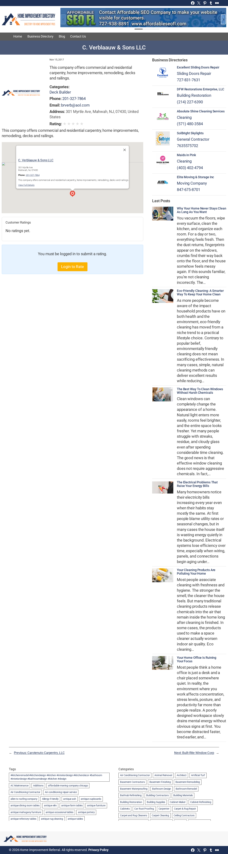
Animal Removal (163, 775)
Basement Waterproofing (133, 788)
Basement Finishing (160, 782)
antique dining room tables (25, 805)
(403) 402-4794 (190, 168)
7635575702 (187, 146)
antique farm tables (71, 805)
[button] (72, 194)
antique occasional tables (59, 812)
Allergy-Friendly (50, 798)
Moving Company (192, 183)
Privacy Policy (98, 850)
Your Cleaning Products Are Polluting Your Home (196, 571)
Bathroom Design (161, 788)
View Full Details (26, 185)
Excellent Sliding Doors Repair (198, 67)
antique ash (69, 798)
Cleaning (184, 117)
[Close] (124, 149)
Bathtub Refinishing (131, 795)
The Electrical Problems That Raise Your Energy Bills (197, 484)
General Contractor (193, 139)
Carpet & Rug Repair (185, 808)
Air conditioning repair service (61, 792)
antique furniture (96, 805)
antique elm (50, 805)
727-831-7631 (188, 80)
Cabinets (125, 808)
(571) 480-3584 (190, 124)
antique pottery (86, 812)
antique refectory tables (23, 818)
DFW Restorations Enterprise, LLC (200, 89)
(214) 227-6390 (190, 102)
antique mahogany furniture (26, 812)
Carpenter (164, 808)
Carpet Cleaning (160, 815)
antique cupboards (91, 798)
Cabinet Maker (178, 802)
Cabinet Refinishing (200, 802)
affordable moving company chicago (68, 785)
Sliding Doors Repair (194, 73)
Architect (181, 775)
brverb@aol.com (75, 105)
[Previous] (63, 19)
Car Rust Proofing (144, 808)
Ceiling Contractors (184, 815)
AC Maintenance (19, 785)
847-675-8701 (188, 189)
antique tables (75, 818)
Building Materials (183, 795)
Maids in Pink (186, 155)
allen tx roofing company (24, 798)
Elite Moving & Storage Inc (195, 177)
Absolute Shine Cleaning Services (201, 111)
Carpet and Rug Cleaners (133, 815)
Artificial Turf (198, 775)
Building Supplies (156, 802)
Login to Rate (72, 266)
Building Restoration (194, 95)
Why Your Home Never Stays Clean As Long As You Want (201, 210)
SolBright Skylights (190, 133)
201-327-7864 (74, 98)
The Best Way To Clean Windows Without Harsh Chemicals (200, 390)
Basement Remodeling (187, 782)
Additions (38, 785)
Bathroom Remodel (186, 788)
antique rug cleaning (52, 818)
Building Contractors (157, 795)
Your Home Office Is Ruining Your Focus (196, 659)
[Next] (223, 19)
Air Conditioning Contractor (25, 792)
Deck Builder (60, 92)
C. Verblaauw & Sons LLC (35, 160)
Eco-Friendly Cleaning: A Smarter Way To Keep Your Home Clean (200, 292)
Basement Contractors (132, 782)
